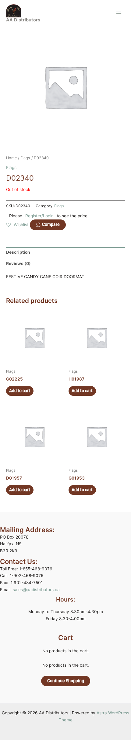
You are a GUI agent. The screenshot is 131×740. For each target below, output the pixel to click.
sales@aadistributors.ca (36, 589)
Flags (25, 158)
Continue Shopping (65, 680)
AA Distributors (23, 20)
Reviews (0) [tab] (18, 263)
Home (11, 158)
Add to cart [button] (19, 390)
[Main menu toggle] (119, 13)
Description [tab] (18, 252)
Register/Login (39, 215)
